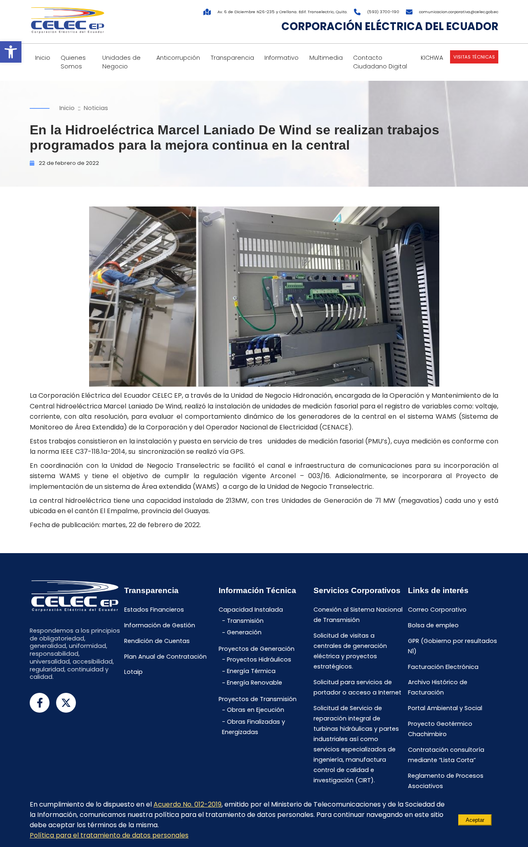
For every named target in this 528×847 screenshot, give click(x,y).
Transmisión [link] (245, 621)
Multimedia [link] (326, 58)
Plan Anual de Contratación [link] (165, 656)
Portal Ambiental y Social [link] (445, 708)
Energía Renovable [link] (254, 683)
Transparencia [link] (232, 58)
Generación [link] (244, 633)
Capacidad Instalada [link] (251, 610)
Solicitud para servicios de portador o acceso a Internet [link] (357, 687)
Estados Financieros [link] (154, 610)
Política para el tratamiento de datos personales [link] (109, 835)
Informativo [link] (281, 58)
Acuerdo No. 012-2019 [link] (187, 804)
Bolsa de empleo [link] (433, 626)
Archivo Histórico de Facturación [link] (437, 687)
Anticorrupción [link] (178, 58)
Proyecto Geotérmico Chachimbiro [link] (440, 729)
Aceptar (475, 820)
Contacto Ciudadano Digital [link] (380, 62)
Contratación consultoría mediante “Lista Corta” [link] (446, 755)
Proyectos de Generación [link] (257, 649)
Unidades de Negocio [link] (121, 62)
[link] (10, 52)
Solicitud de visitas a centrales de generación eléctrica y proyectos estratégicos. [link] (350, 651)
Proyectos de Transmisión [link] (258, 699)
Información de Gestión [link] (159, 626)
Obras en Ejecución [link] (255, 710)
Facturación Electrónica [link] (443, 667)
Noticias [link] (96, 108)
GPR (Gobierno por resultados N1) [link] (452, 646)
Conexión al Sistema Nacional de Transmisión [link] (358, 615)
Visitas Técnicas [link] (474, 57)
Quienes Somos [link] (73, 62)
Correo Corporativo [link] (437, 610)
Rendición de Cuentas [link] (157, 641)
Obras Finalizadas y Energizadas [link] (253, 727)
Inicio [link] (42, 58)
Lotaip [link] (133, 672)
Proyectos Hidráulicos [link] (259, 659)
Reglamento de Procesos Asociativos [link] (445, 781)
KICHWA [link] (432, 58)
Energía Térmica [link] (251, 671)
